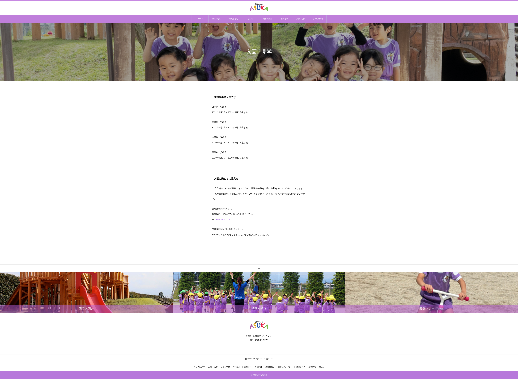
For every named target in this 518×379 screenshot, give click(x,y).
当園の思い (217, 19)
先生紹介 (250, 19)
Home (200, 19)
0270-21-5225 (223, 219)
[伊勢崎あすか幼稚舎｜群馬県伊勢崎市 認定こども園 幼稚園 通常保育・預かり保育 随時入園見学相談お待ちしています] (259, 7)
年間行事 (284, 19)
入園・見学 (301, 19)
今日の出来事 (318, 19)
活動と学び (233, 19)
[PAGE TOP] (259, 268)
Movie (321, 367)
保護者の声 (300, 367)
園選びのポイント (285, 367)
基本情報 (312, 367)
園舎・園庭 (267, 19)
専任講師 (258, 367)
